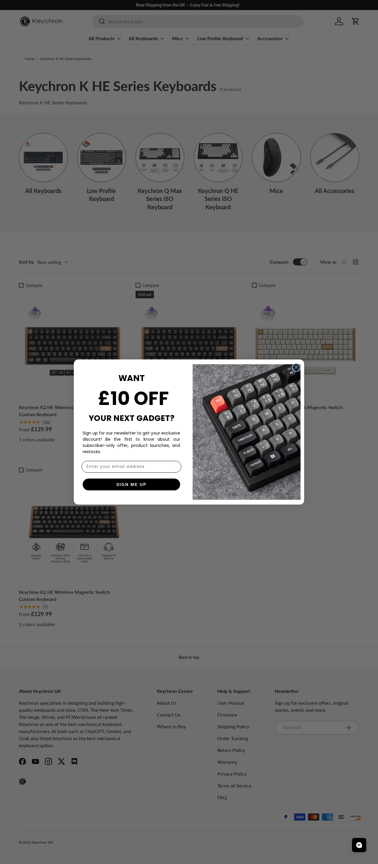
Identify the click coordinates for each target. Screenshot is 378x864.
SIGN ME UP (131, 484)
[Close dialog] (296, 367)
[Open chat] (359, 845)
